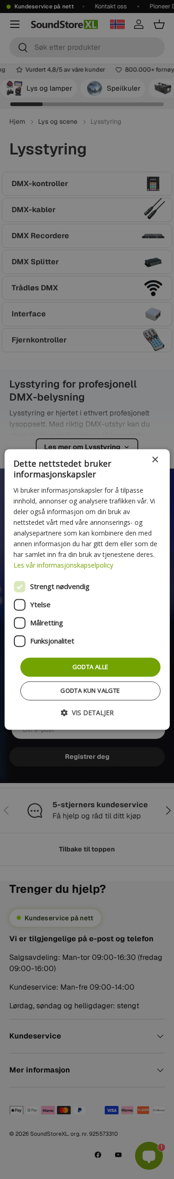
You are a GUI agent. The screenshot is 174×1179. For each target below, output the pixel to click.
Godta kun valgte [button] (90, 691)
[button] (87, 713)
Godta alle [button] (90, 667)
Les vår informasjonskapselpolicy (63, 565)
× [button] (154, 459)
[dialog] (86, 589)
